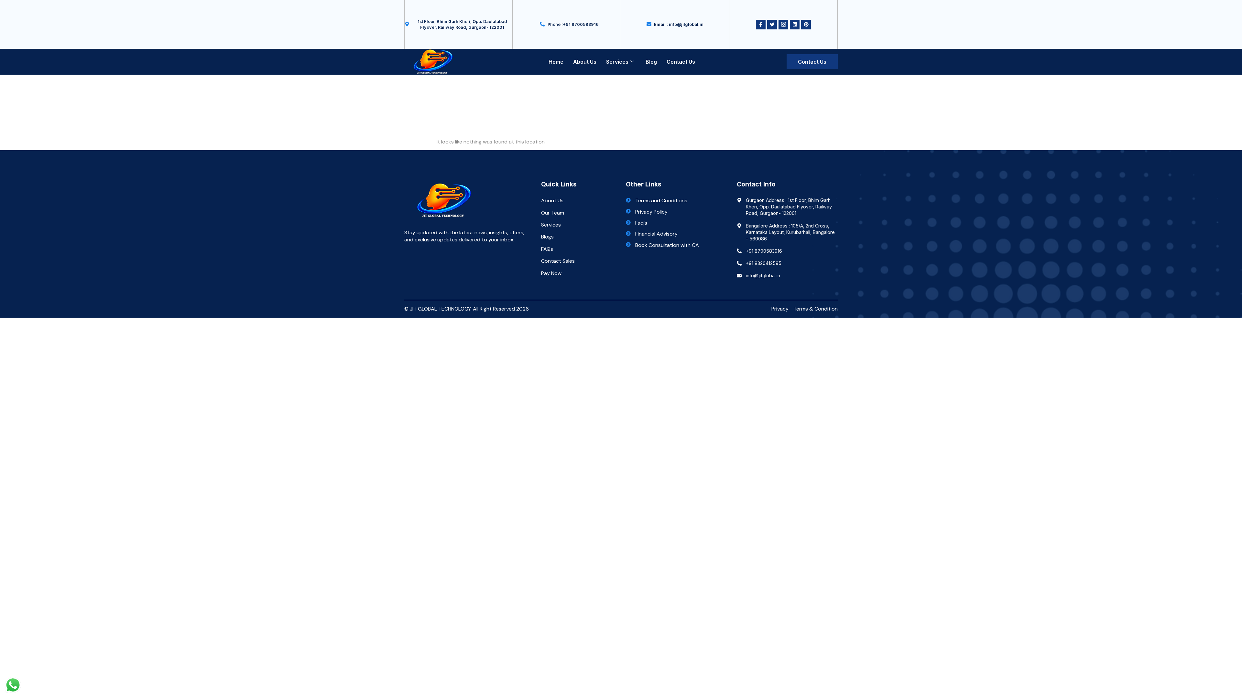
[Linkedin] (795, 24)
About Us (584, 61)
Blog (651, 61)
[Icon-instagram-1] (783, 24)
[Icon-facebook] (761, 24)
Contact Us (681, 61)
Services (617, 61)
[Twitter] (772, 24)
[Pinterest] (806, 24)
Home (556, 61)
